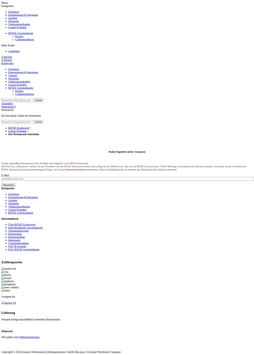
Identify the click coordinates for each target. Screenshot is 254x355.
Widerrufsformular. (29, 337)
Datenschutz (15, 233)
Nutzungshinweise (18, 230)
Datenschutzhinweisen (75, 169)
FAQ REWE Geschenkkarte (23, 249)
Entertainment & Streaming (23, 14)
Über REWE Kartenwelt (21, 224)
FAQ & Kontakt (17, 246)
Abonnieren (8, 185)
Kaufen (19, 36)
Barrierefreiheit (16, 237)
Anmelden (14, 51)
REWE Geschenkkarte (20, 33)
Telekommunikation (19, 24)
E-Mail (5, 175)
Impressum (14, 240)
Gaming (12, 18)
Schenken (13, 11)
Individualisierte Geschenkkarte (25, 227)
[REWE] (6, 57)
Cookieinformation (18, 243)
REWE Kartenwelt (18, 128)
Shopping (13, 21)
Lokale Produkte (17, 27)
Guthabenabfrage (24, 39)
